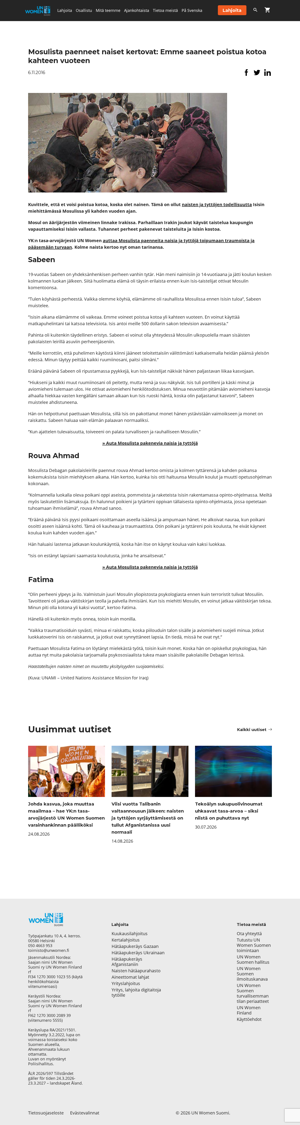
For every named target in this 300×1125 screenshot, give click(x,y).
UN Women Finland (248, 1010)
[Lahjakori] (267, 10)
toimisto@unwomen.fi (48, 950)
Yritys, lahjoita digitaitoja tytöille (136, 992)
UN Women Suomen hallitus (253, 959)
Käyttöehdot (249, 1019)
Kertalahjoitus (126, 940)
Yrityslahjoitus (126, 983)
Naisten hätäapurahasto (136, 970)
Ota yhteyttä (249, 933)
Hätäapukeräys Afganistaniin (127, 961)
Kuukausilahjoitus (130, 933)
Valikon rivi (67, 31)
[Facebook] (246, 72)
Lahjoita (64, 10)
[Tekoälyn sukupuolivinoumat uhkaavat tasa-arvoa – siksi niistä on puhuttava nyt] (233, 771)
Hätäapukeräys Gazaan (135, 946)
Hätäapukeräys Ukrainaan (138, 952)
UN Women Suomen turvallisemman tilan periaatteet (253, 993)
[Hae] (255, 10)
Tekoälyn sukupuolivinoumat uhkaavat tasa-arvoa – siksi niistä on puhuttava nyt (228, 811)
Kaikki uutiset (251, 729)
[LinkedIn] (267, 72)
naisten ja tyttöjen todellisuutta (217, 204)
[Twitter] (257, 72)
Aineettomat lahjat (130, 977)
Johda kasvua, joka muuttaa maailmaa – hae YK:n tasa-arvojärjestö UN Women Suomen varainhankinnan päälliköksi (66, 814)
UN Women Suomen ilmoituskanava (252, 974)
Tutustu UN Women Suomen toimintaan (254, 945)
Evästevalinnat (84, 1113)
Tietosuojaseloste (46, 1113)
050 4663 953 (40, 945)
